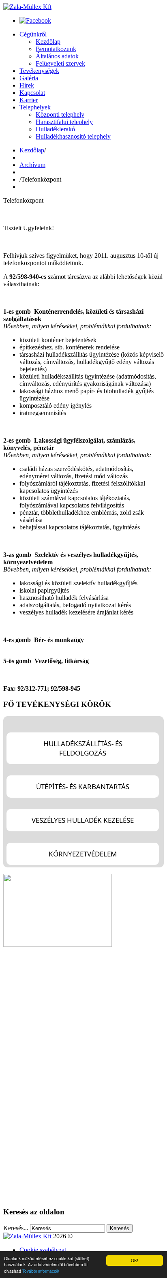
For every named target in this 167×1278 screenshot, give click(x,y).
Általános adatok (57, 56)
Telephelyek (35, 107)
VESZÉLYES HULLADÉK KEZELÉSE (83, 820)
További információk (40, 1271)
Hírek (26, 85)
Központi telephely (60, 114)
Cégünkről (33, 34)
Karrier (28, 99)
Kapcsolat (32, 92)
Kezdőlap (48, 41)
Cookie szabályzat (42, 1249)
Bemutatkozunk (56, 48)
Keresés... (15, 1227)
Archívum (32, 164)
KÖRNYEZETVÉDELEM (83, 853)
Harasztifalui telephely (64, 121)
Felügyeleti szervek (60, 63)
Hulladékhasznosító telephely (73, 136)
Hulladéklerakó (55, 129)
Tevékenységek (39, 70)
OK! (134, 1260)
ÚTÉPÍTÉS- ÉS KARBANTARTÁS (82, 786)
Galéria (28, 78)
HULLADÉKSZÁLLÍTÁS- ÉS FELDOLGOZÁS (82, 748)
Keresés (119, 1228)
